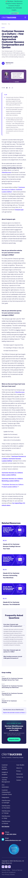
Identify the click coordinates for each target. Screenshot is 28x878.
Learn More (14, 13)
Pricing (18, 771)
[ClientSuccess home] (9, 17)
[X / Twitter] (6, 866)
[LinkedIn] (9, 866)
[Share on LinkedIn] (7, 88)
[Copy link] (12, 88)
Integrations (5, 797)
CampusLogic (19, 209)
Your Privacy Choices (8, 874)
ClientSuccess (6, 172)
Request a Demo (14, 739)
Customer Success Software (5, 767)
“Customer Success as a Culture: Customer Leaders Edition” (13, 189)
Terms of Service (17, 870)
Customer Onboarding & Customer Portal (7, 792)
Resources (4, 23)
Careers (18, 780)
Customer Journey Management (6, 780)
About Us (19, 768)
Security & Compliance (8, 872)
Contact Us (19, 777)
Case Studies (20, 765)
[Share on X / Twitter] (10, 88)
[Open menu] (25, 17)
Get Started (5, 826)
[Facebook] (3, 866)
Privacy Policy (6, 870)
